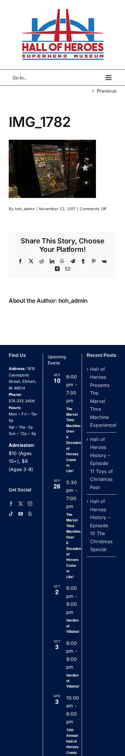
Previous (106, 91)
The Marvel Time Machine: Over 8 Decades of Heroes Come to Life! (73, 440)
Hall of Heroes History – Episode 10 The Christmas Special (101, 525)
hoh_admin (25, 208)
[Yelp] (30, 513)
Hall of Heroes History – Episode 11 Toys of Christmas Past (101, 463)
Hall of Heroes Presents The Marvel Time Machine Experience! (101, 397)
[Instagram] (30, 503)
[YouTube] (20, 513)
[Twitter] (20, 503)
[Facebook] (11, 503)
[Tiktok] (11, 513)
